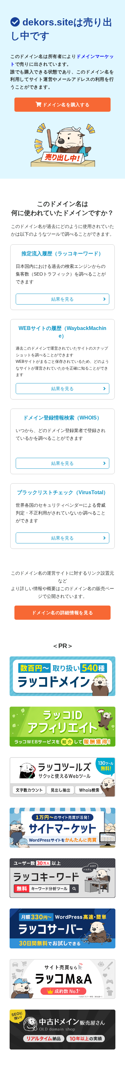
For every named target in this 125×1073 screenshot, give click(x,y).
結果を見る (62, 299)
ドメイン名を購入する (66, 104)
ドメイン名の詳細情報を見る (62, 612)
